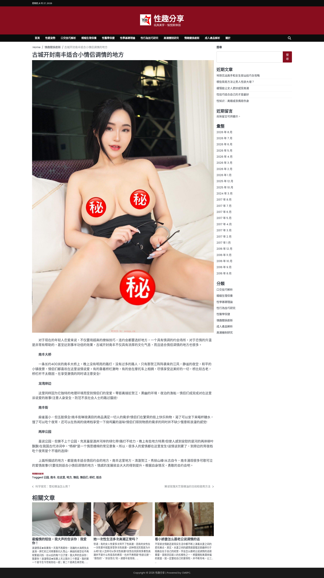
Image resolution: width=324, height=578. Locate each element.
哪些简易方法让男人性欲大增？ (235, 82)
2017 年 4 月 (224, 224)
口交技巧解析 (68, 38)
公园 (46, 477)
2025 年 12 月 (225, 181)
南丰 (53, 477)
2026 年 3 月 (224, 163)
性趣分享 (169, 18)
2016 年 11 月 (224, 255)
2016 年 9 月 (224, 267)
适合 (99, 477)
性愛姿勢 (50, 38)
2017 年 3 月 (224, 230)
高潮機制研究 (171, 38)
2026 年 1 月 (224, 175)
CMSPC (186, 572)
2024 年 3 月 (225, 193)
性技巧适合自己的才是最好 (233, 94)
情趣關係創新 (191, 38)
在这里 (61, 477)
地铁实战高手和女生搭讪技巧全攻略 (238, 76)
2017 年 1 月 (224, 243)
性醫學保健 (108, 38)
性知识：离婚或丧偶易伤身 (233, 101)
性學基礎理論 (127, 38)
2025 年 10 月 (225, 187)
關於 (228, 38)
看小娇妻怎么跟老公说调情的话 (177, 539)
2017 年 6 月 (224, 212)
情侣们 (84, 477)
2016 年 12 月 (224, 249)
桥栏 (92, 477)
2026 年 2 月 (224, 169)
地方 (69, 477)
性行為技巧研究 (149, 38)
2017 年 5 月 (224, 218)
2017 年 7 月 (224, 206)
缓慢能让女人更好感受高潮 (233, 88)
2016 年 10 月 (224, 261)
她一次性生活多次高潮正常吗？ (115, 539)
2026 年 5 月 (224, 151)
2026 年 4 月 (225, 157)
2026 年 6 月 (224, 144)
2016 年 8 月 (224, 273)
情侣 (76, 477)
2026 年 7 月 (224, 138)
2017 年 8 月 (224, 200)
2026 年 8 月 (224, 132)
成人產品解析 (212, 38)
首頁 (37, 38)
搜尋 (219, 47)
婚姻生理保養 (89, 38)
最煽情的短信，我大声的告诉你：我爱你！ (59, 541)
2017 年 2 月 (224, 236)
